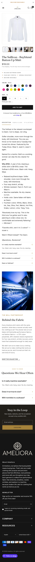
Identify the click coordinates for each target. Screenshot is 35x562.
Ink (15, 85)
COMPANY (7, 519)
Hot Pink (3, 89)
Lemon (11, 89)
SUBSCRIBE (17, 427)
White (3, 85)
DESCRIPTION (6, 122)
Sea (19, 85)
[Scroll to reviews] (17, 70)
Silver (11, 85)
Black (7, 85)
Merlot (30, 85)
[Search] (28, 8)
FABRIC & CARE (17, 122)
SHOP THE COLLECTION (11, 359)
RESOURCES (8, 525)
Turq (22, 89)
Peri (26, 85)
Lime (15, 89)
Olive (22, 85)
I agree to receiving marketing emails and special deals (17, 509)
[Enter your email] (31, 504)
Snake (7, 89)
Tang (19, 89)
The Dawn (23, 235)
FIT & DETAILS (28, 122)
